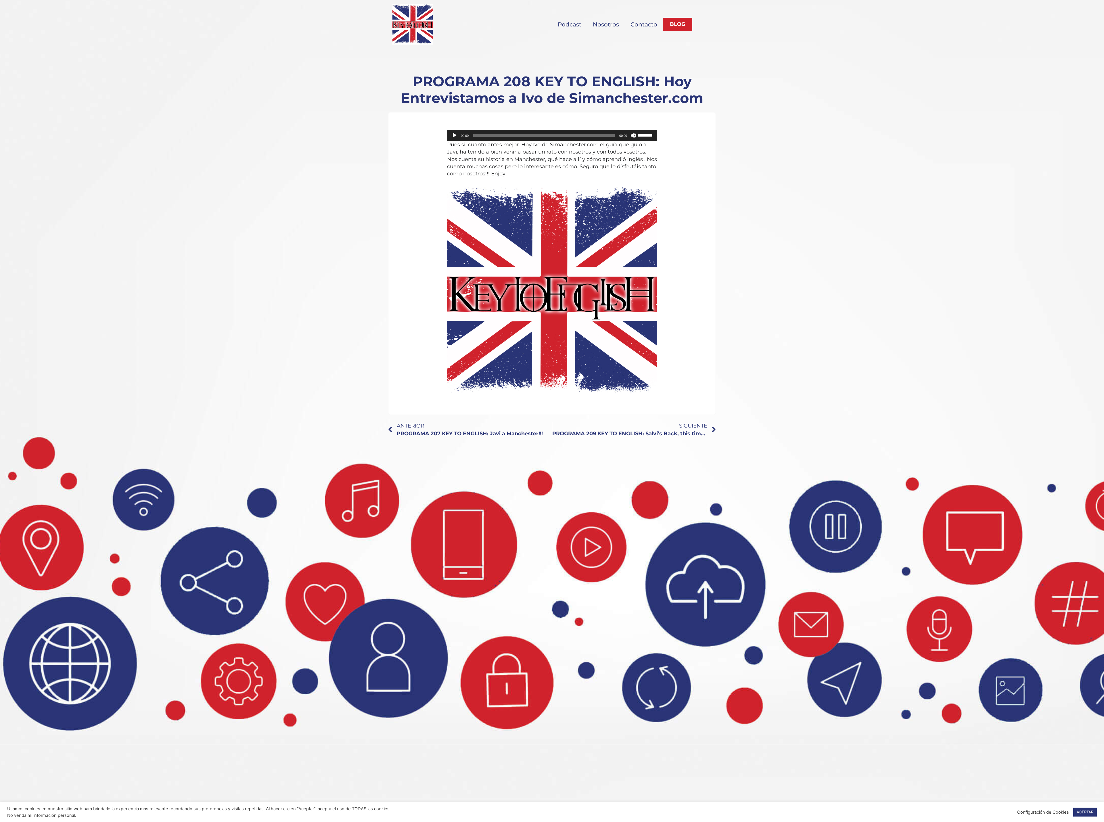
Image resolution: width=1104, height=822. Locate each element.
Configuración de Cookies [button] (1043, 812)
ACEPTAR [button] (1085, 812)
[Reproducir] (454, 135)
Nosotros (606, 24)
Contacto (643, 24)
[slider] (646, 135)
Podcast (569, 24)
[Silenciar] (633, 135)
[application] (552, 135)
